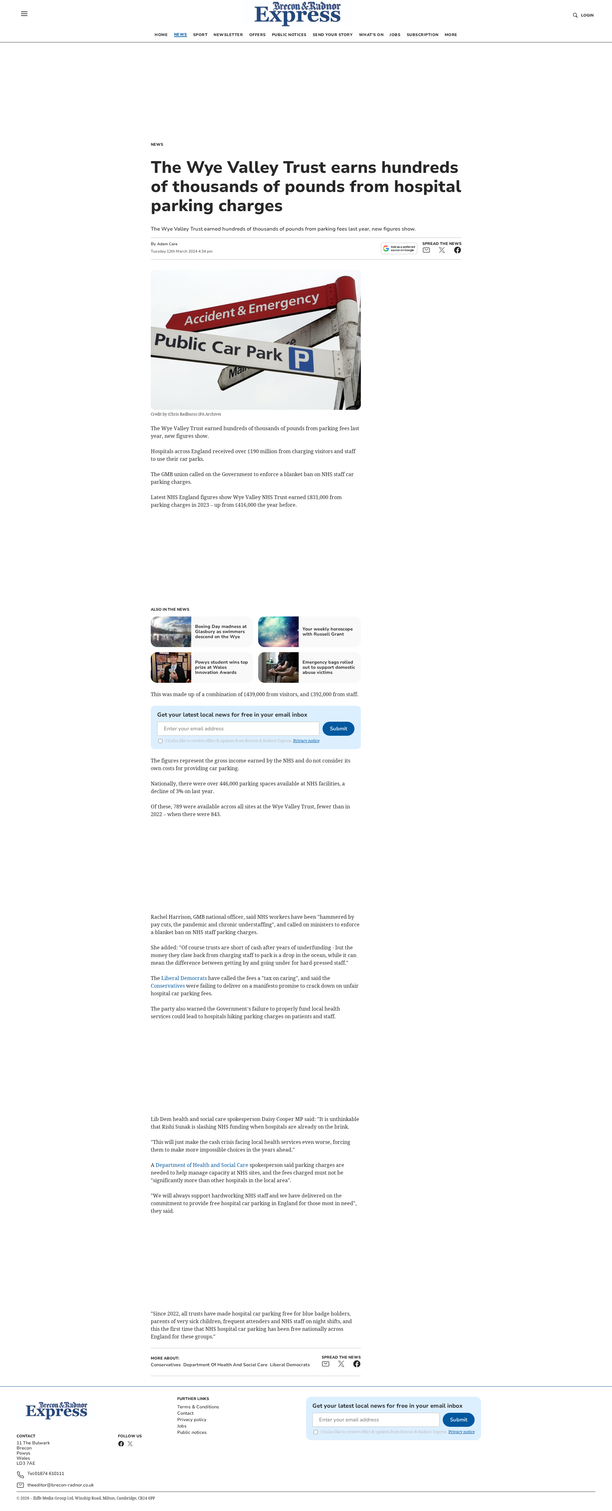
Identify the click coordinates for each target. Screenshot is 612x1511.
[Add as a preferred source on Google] (399, 248)
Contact (185, 1413)
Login (587, 15)
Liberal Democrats (184, 978)
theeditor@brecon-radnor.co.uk (60, 1485)
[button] (24, 13)
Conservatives (168, 986)
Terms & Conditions (198, 1407)
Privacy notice (306, 740)
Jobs (181, 1426)
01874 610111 (49, 1474)
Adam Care (167, 244)
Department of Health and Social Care (202, 1165)
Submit (338, 728)
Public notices (192, 1432)
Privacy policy (191, 1420)
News (157, 144)
